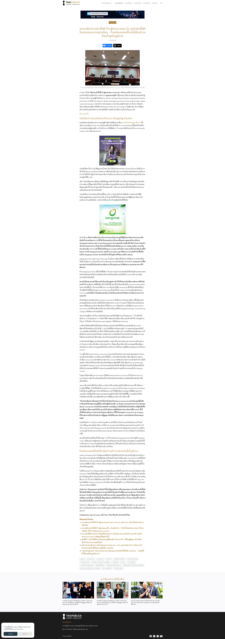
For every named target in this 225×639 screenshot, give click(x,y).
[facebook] (150, 636)
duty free (108, 559)
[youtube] (161, 636)
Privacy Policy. (20, 629)
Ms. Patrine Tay (85, 562)
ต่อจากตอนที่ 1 (84, 114)
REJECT (25, 634)
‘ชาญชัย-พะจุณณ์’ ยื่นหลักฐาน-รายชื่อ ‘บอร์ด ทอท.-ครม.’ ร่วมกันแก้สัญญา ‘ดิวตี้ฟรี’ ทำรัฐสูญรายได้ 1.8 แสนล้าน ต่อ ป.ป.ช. (112, 602)
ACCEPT (10, 634)
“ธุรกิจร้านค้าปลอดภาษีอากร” (131, 123)
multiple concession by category (101, 562)
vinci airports (131, 562)
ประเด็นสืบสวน (107, 3)
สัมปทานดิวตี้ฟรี (118, 568)
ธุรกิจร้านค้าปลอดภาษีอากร (114, 565)
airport (82, 559)
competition (90, 559)
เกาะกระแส (119, 3)
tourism (123, 562)
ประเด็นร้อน (137, 3)
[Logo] (71, 3)
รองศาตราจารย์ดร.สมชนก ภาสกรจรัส (90, 568)
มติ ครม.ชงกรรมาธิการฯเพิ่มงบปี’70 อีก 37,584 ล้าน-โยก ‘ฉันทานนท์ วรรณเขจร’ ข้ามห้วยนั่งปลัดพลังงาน (145, 602)
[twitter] (154, 636)
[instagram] (157, 636)
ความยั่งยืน (128, 3)
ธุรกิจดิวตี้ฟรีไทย (100, 565)
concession (100, 559)
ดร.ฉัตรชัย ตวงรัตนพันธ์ (87, 565)
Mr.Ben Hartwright (132, 559)
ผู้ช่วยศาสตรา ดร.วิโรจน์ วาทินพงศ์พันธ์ (133, 565)
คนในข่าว (155, 3)
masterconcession (119, 559)
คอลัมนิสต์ (146, 3)
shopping (115, 562)
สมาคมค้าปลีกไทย (107, 568)
